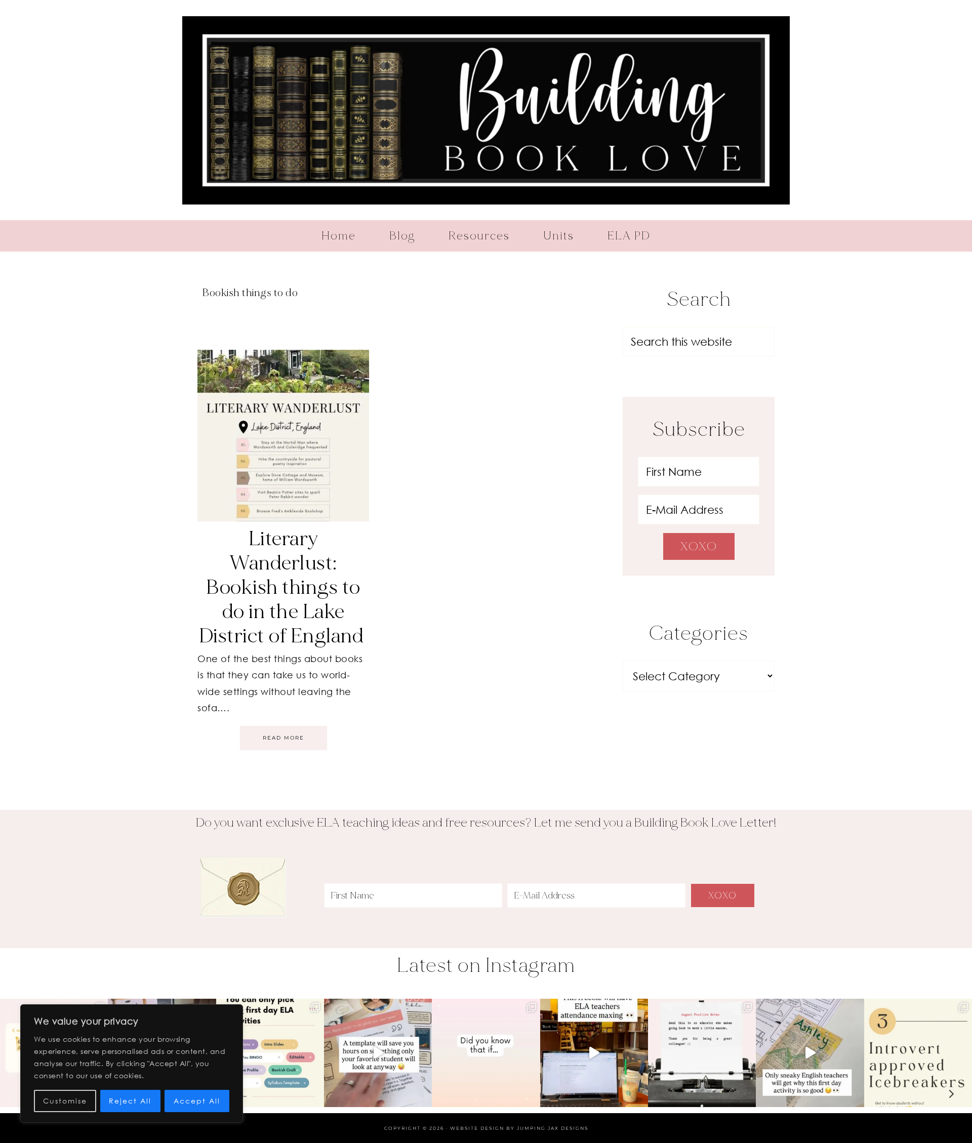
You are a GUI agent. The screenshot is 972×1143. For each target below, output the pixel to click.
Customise (65, 1100)
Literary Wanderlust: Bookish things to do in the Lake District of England (283, 587)
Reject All (130, 1100)
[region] (131, 1063)
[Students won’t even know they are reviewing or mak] (810, 1053)
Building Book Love (486, 110)
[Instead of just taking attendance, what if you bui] (594, 1053)
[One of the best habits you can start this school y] (702, 1053)
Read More (283, 737)
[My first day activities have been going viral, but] (270, 1053)
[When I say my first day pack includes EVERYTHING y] (378, 1053)
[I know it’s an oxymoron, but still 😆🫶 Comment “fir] (918, 1053)
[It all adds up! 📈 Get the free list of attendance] (486, 1053)
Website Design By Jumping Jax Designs (519, 1128)
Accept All (197, 1100)
